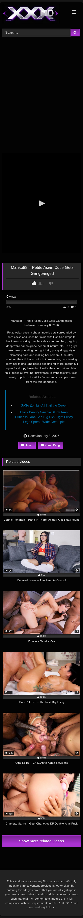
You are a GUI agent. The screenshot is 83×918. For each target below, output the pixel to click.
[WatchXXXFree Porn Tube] (34, 14)
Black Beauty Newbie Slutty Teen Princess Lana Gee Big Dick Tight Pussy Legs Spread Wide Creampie (44, 417)
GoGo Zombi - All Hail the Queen (44, 405)
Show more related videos (41, 841)
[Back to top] (70, 906)
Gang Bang (52, 445)
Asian (28, 445)
